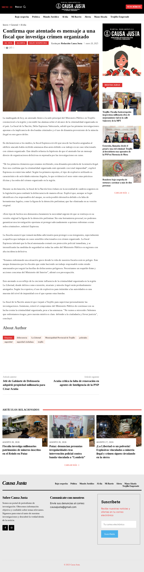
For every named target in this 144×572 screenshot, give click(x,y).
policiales (83, 338)
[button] (20, 6)
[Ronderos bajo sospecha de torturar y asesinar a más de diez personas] (122, 171)
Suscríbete (110, 502)
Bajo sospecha (38, 43)
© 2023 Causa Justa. (72, 565)
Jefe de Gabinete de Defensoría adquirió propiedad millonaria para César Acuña (24, 385)
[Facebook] (5, 527)
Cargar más (120, 193)
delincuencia (22, 338)
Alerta (21, 43)
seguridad (8, 342)
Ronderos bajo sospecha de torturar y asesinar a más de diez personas (117, 182)
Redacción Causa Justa (71, 43)
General (14, 24)
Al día (23, 24)
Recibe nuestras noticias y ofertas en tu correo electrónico (115, 512)
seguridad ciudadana (25, 342)
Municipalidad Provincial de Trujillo (60, 338)
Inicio (5, 24)
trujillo (40, 342)
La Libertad (36, 338)
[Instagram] (11, 527)
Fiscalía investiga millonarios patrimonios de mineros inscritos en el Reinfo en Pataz (21, 450)
